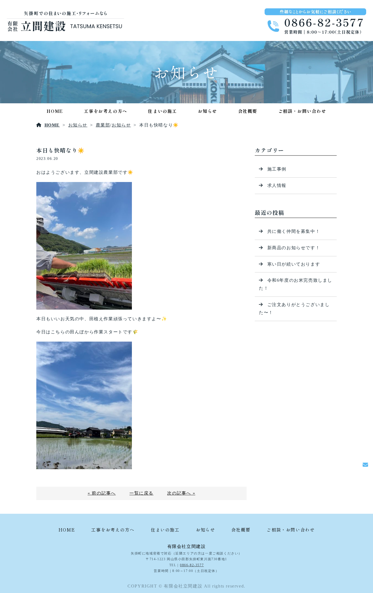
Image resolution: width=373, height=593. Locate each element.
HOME (55, 111)
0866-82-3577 (192, 565)
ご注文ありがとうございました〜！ (294, 308)
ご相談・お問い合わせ (302, 111)
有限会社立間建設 (186, 546)
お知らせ (207, 111)
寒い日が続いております (293, 264)
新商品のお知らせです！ (293, 247)
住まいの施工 (162, 111)
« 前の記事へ (102, 493)
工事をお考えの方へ (105, 111)
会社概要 (247, 111)
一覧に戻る (141, 493)
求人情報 (276, 185)
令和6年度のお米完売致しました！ (295, 284)
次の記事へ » (181, 493)
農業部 (103, 125)
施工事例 (276, 169)
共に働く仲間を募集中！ (293, 231)
